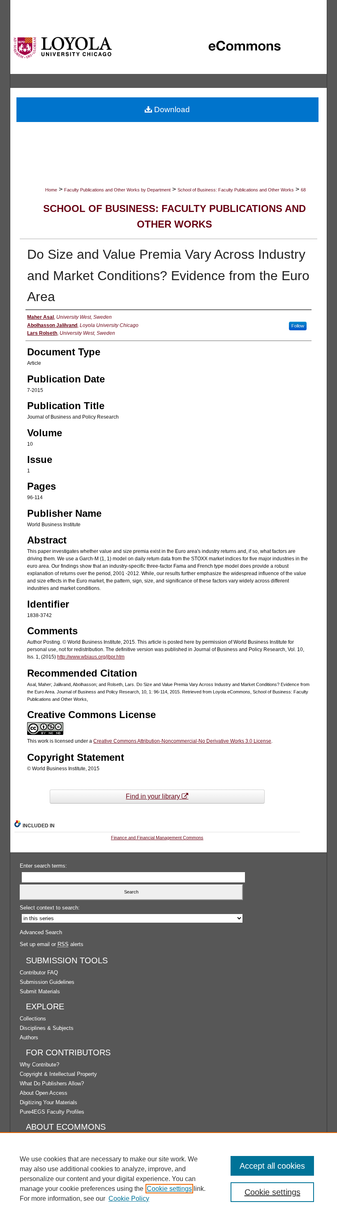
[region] (168, 1178)
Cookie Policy (128, 1198)
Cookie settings (169, 1188)
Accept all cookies (272, 1165)
